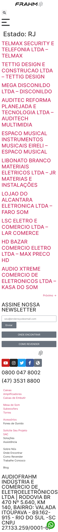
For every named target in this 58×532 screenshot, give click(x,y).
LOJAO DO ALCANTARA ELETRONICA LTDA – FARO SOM (27, 203)
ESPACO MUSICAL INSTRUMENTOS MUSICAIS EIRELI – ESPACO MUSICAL (25, 142)
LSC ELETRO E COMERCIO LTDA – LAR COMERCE (25, 227)
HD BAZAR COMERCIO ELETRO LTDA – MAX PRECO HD (26, 251)
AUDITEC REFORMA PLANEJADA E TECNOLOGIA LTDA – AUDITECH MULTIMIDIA (27, 112)
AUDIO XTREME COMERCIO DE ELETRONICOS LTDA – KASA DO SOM (29, 278)
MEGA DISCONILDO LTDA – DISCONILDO (27, 88)
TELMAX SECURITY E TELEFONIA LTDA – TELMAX (28, 49)
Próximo (49, 295)
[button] (4, 12)
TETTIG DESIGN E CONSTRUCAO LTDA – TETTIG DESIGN (27, 70)
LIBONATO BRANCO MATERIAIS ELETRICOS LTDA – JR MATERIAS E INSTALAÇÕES (29, 172)
